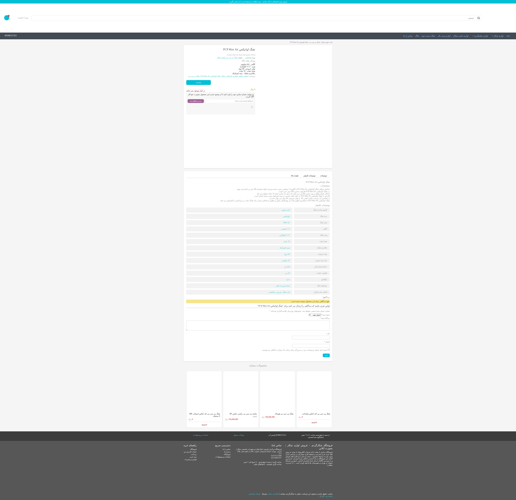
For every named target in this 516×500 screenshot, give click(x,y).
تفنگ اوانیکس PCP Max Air (211, 76)
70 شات (286, 242)
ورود (26, 18)
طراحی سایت (272, 494)
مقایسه (198, 82)
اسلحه (246, 76)
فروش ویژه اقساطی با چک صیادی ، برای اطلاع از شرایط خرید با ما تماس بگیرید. (258, 2)
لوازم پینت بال (444, 36)
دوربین (279, 292)
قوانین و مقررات (190, 459)
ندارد (288, 279)
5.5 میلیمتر (285, 229)
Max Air (286, 223)
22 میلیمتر (286, 260)
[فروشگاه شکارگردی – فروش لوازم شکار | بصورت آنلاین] (498, 18)
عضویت (20, 18)
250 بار (287, 267)
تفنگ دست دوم (428, 36)
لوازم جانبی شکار (461, 36)
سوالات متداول (238, 435)
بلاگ (417, 36)
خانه (508, 36)
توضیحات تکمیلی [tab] (309, 176)
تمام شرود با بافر (283, 286)
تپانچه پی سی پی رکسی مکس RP (243, 414)
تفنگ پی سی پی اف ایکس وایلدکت (316, 414)
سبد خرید (193, 457)
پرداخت (194, 454)
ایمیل (327, 342)
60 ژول (287, 254)
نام (328, 334)
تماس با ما (408, 36)
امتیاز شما (325, 315)
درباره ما (227, 452)
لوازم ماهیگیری (481, 36)
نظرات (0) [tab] (295, 176)
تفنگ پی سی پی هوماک (284, 414)
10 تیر (287, 273)
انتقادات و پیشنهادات (200, 435)
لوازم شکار (499, 36)
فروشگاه (227, 454)
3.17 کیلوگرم (285, 235)
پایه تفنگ (286, 292)
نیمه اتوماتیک (285, 248)
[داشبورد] (15, 17)
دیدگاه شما (325, 318)
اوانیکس (248, 58)
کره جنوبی (285, 210)
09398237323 (11, 35)
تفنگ (223, 76)
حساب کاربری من (190, 452)
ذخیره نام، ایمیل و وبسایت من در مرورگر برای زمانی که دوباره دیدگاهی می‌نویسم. (294, 350)
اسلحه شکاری (238, 76)
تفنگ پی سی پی (314, 42)
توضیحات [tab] (323, 176)
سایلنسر (272, 292)
